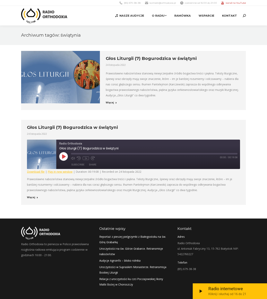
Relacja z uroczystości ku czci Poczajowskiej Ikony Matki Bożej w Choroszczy (131, 281)
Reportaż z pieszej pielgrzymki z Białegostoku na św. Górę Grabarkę (132, 239)
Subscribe (77, 164)
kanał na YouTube (236, 2)
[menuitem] (129, 15)
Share (92, 164)
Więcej (110, 102)
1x (86, 158)
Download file (36, 171)
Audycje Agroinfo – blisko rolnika (120, 260)
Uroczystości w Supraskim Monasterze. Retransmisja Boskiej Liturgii (132, 269)
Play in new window (60, 171)
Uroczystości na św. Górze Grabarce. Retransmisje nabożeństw (131, 251)
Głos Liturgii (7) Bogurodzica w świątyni (151, 58)
